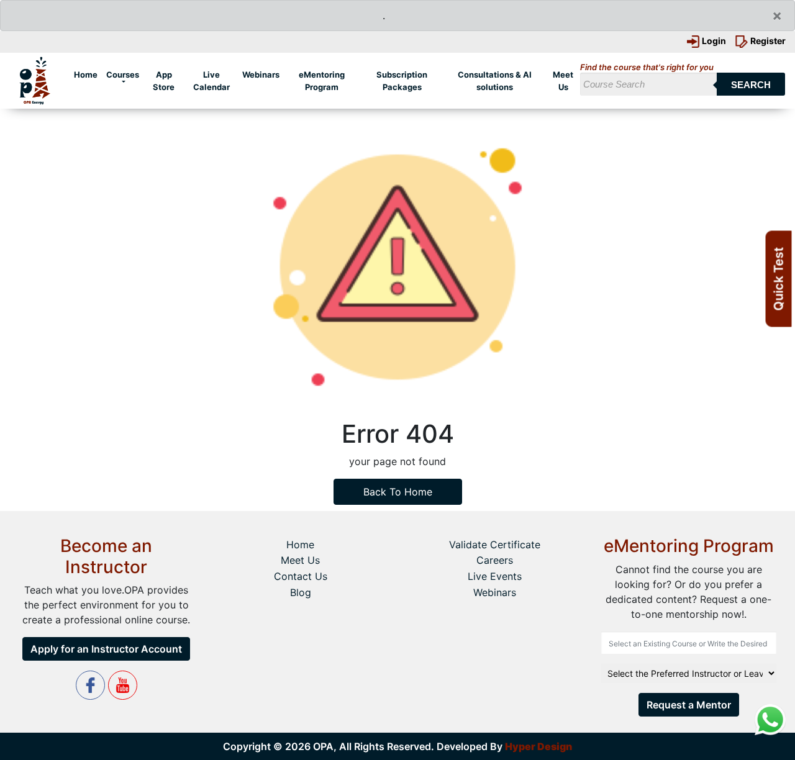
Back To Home (397, 492)
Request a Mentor (689, 705)
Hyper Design (538, 746)
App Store (164, 81)
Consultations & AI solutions (495, 81)
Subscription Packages (401, 81)
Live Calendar (211, 81)
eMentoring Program (322, 81)
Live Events (495, 576)
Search (751, 84)
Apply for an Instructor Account (106, 649)
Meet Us (563, 81)
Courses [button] (122, 74)
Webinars (260, 74)
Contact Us (300, 576)
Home (88, 74)
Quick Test (778, 279)
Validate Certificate (494, 544)
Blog (300, 592)
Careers (494, 560)
